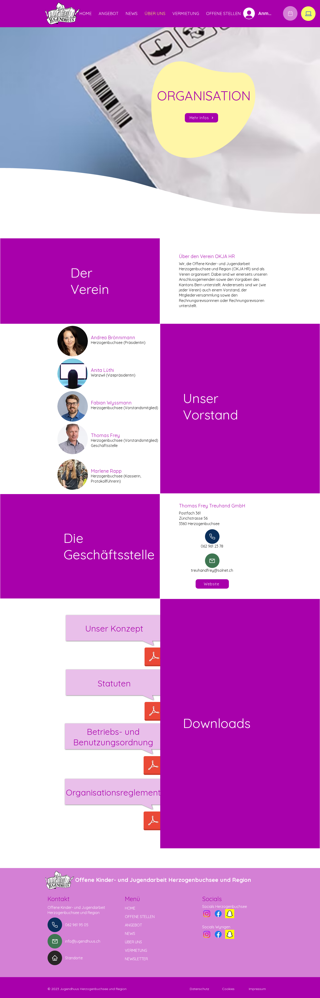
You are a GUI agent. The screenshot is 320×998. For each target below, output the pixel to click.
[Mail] (212, 560)
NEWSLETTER (136, 958)
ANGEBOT (133, 925)
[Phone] (212, 536)
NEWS (130, 933)
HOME (130, 908)
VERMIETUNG (136, 950)
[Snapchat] (229, 913)
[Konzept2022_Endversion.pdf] (153, 657)
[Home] (55, 958)
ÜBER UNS (133, 942)
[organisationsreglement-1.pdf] (153, 821)
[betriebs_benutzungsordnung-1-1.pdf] (153, 766)
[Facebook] (218, 913)
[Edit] (290, 13)
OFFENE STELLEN (140, 916)
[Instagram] (206, 913)
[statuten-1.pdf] (153, 711)
